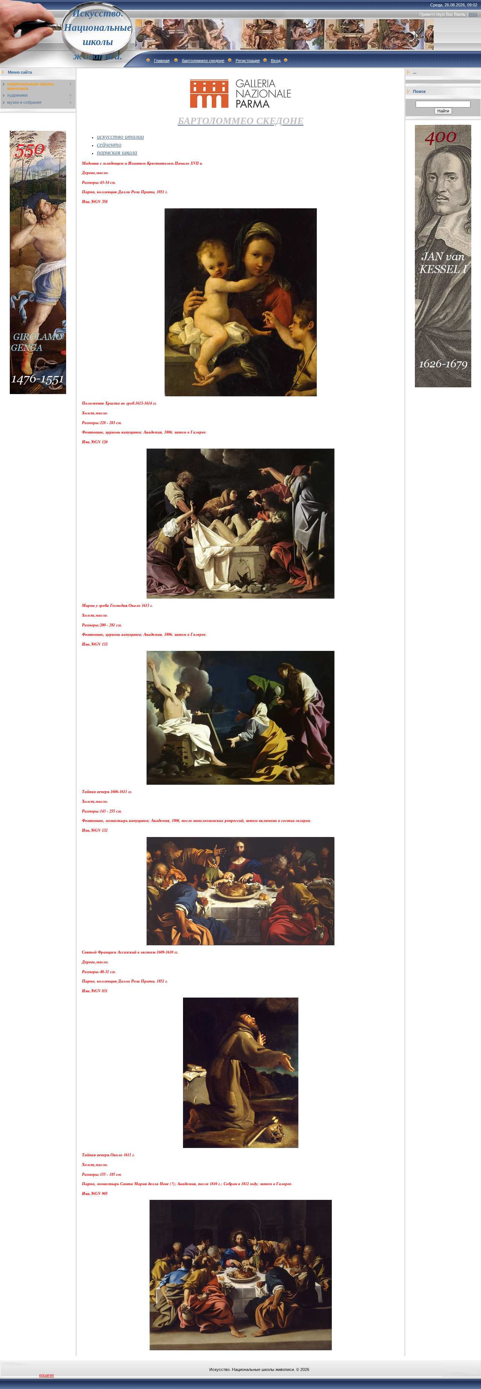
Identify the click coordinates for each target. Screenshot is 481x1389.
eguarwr (46, 1375)
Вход (275, 60)
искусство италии (120, 136)
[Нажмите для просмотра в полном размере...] (240, 943)
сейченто (109, 144)
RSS (473, 14)
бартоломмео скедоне (203, 60)
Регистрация (248, 60)
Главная (161, 60)
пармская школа (117, 152)
